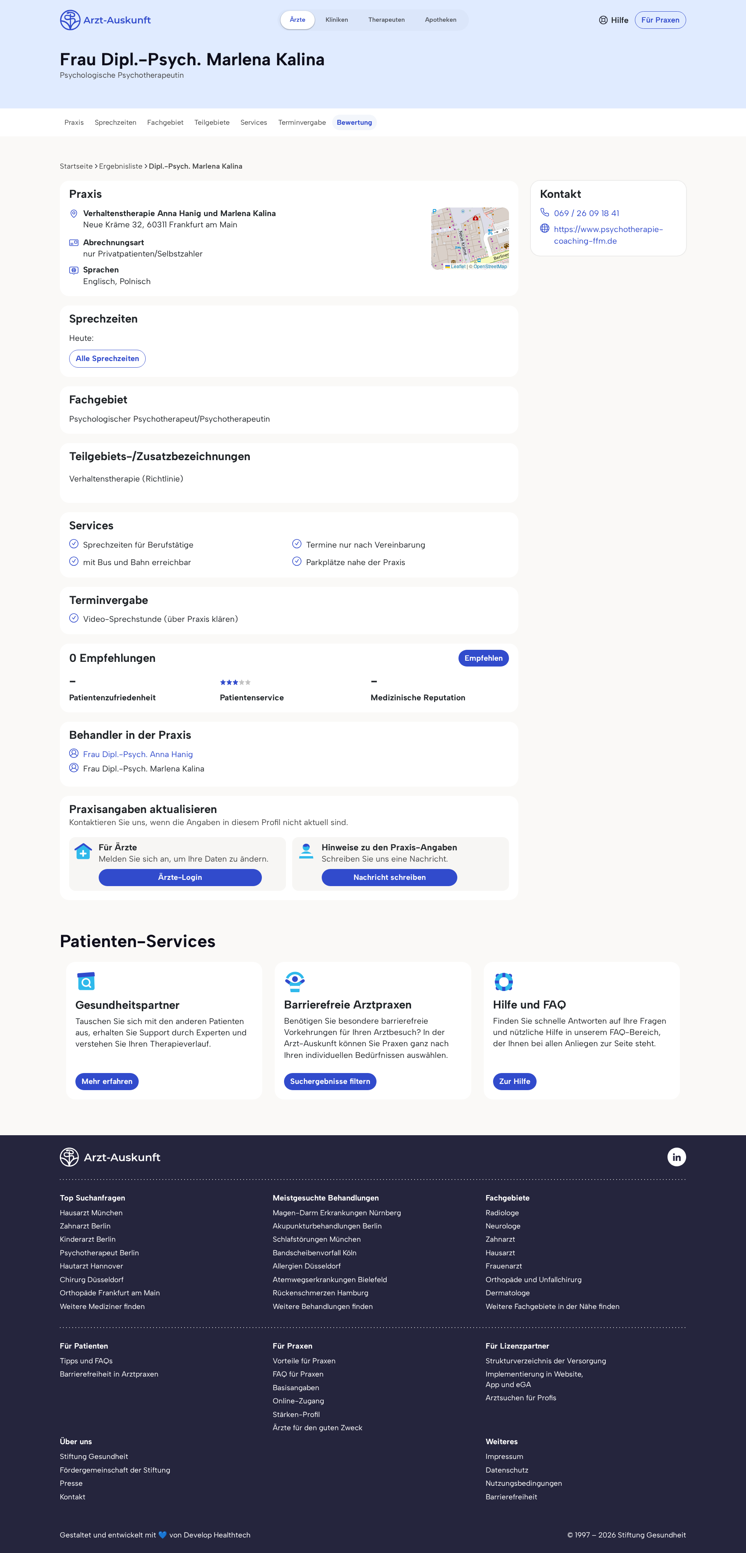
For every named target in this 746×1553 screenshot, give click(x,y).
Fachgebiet (165, 122)
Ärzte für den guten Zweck (318, 1427)
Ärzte (297, 19)
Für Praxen (660, 19)
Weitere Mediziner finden (102, 1306)
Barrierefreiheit (511, 1496)
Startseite (76, 166)
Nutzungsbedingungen (524, 1483)
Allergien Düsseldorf (307, 1266)
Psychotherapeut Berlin (99, 1252)
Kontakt (72, 1496)
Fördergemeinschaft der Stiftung (115, 1470)
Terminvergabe (302, 122)
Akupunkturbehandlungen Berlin (327, 1225)
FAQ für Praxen (298, 1374)
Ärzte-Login (180, 877)
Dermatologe (508, 1292)
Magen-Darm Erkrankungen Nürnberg (337, 1212)
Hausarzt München (91, 1212)
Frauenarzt (504, 1266)
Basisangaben (296, 1387)
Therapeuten (386, 19)
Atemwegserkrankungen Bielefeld (330, 1279)
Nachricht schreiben (390, 877)
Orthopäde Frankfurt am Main (110, 1292)
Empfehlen (484, 658)
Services (254, 122)
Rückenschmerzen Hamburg (320, 1292)
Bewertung (354, 122)
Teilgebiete (212, 122)
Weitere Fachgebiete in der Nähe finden (553, 1306)
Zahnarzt (500, 1239)
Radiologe (502, 1212)
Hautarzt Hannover (91, 1266)
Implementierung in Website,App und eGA (534, 1379)
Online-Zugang (298, 1400)
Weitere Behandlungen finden (323, 1306)
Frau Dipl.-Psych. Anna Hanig (138, 754)
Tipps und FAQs (86, 1360)
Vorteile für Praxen (304, 1360)
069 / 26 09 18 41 (586, 213)
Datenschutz (507, 1470)
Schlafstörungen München (317, 1239)
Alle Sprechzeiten (107, 358)
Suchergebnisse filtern (330, 1081)
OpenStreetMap (490, 266)
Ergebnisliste (121, 166)
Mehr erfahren (107, 1081)
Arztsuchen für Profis (521, 1397)
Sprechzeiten (115, 122)
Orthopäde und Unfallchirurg (534, 1279)
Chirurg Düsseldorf (92, 1279)
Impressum (504, 1456)
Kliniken (337, 19)
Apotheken (441, 19)
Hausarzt (500, 1252)
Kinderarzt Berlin (88, 1239)
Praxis (74, 122)
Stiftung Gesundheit (94, 1456)
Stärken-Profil (296, 1414)
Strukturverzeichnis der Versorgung (546, 1360)
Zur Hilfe (514, 1081)
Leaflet (457, 266)
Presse (71, 1483)
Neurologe (503, 1225)
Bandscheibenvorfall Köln (315, 1252)
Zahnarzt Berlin (85, 1225)
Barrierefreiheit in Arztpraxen (109, 1374)
